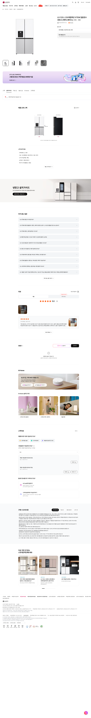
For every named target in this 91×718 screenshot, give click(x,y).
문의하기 (75, 345)
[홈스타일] (40, 6)
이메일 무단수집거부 (15, 596)
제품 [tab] (33, 296)
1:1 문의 (18, 604)
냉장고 (15, 9)
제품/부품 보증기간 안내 (48, 440)
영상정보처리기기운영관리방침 (42, 596)
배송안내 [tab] (62, 509)
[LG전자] (6, 2)
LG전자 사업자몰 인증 (80, 596)
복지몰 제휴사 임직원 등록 (70, 596)
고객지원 (16, 5)
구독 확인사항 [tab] (55, 509)
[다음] (79, 571)
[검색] (72, 2)
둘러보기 (29, 385)
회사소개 (82, 2)
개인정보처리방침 (23, 596)
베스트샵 (31, 5)
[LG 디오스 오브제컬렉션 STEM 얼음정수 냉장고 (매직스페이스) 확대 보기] (25, 36)
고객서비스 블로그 (13, 622)
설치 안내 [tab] (76, 509)
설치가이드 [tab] (9, 90)
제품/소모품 (5, 5)
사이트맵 (4, 596)
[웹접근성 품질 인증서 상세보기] (41, 626)
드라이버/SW (35, 440)
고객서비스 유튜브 (6, 622)
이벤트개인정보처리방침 (31, 596)
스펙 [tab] (4, 90)
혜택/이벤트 (21, 5)
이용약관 (8, 596)
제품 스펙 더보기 (48, 166)
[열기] (34, 446)
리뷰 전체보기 (48, 332)
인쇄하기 (77, 107)
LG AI (35, 5)
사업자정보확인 (26, 615)
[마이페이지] (75, 2)
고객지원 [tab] (33, 90)
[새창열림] (47, 6)
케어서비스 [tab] (64, 296)
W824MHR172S (20, 9)
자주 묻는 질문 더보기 (48, 278)
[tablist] (48, 296)
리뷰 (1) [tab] (15, 90)
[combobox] (48, 452)
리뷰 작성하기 (74, 291)
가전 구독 (11, 5)
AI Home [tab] (26, 90)
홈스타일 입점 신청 (6, 598)
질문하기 (62, 345)
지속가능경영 (88, 2)
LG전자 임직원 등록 (52, 596)
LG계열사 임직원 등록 (60, 596)
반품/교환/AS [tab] (69, 509)
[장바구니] (78, 2)
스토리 (26, 5)
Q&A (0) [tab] (20, 90)
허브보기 (43, 385)
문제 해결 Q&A (25, 440)
